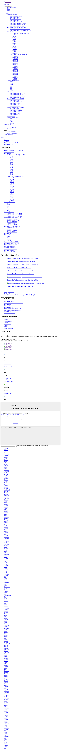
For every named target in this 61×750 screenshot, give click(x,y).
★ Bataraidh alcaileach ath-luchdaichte (16, 27)
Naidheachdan (7, 124)
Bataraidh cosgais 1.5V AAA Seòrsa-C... (20, 286)
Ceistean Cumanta (8, 134)
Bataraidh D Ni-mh (15, 113)
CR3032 (15, 77)
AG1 (14, 36)
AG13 (15, 53)
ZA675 (12, 123)
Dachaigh (6, 4)
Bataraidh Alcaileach (12, 14)
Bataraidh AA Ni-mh (15, 109)
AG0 (14, 34)
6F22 (11, 83)
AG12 (15, 51)
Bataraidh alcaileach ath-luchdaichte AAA (20, 30)
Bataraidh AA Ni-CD (15, 100)
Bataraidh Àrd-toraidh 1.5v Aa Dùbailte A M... (22, 280)
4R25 (11, 81)
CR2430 (15, 73)
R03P (11, 84)
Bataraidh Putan (11, 31)
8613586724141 (8, 393)
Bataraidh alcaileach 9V (16, 21)
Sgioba (8, 10)
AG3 (14, 39)
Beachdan (9, 129)
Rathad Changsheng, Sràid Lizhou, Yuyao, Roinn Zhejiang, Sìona (20, 294)
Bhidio (5, 327)
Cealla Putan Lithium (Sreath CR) (18, 54)
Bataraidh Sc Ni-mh (15, 114)
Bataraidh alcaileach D (16, 20)
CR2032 (15, 67)
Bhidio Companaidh (12, 131)
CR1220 (15, 57)
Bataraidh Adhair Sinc (12, 117)
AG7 (14, 44)
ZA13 (11, 120)
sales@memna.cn (8, 381)
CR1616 (15, 60)
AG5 (14, 41)
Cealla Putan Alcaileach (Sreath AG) (19, 33)
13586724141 (7, 293)
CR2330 (15, 71)
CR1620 (15, 61)
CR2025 (15, 66)
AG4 (14, 40)
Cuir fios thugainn (11, 127)
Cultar (8, 9)
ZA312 (12, 121)
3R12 (11, 90)
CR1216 (15, 56)
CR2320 (15, 69)
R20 (11, 87)
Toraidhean (6, 13)
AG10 (15, 49)
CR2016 (15, 64)
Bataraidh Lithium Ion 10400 (17, 97)
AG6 (14, 43)
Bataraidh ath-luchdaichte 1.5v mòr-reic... (20, 274)
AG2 (14, 37)
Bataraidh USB (11, 116)
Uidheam (9, 11)
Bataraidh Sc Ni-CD (15, 106)
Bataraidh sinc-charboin (13, 80)
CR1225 (15, 59)
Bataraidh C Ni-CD (15, 103)
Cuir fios (6, 319)
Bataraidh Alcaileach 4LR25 (17, 26)
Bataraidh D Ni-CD (15, 104)
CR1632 (15, 63)
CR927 (15, 79)
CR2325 (15, 70)
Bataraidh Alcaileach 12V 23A (18, 23)
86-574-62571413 (8, 366)
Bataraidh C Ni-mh (15, 111)
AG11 (14, 50)
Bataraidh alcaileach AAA (16, 17)
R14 (11, 86)
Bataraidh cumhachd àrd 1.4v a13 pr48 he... (21, 261)
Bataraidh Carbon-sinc (9, 202)
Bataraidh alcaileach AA (16, 16)
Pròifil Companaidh (12, 7)
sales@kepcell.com (9, 292)
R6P (11, 89)
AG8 (14, 46)
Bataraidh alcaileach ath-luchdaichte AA (20, 29)
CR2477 (15, 76)
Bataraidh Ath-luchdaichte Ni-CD (15, 99)
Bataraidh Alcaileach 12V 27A (18, 24)
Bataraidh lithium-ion (12, 91)
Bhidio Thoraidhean (12, 133)
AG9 (14, 47)
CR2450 (15, 74)
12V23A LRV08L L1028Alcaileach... (19, 268)
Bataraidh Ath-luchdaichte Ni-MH (15, 107)
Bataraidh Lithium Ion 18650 (17, 94)
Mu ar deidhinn (8, 321)
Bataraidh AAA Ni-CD (16, 101)
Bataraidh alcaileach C (15, 19)
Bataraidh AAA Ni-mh (16, 110)
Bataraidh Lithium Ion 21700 (17, 96)
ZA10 (11, 119)
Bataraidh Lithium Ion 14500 (17, 93)
